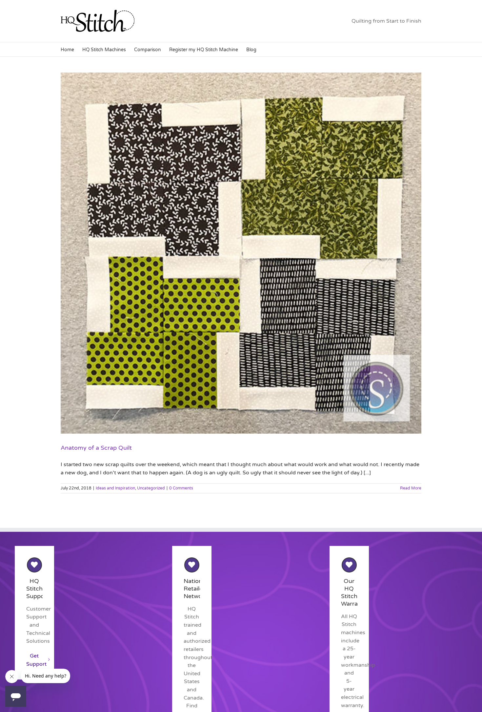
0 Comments (181, 488)
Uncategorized (151, 488)
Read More (410, 488)
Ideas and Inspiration (115, 488)
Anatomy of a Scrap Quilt (96, 447)
